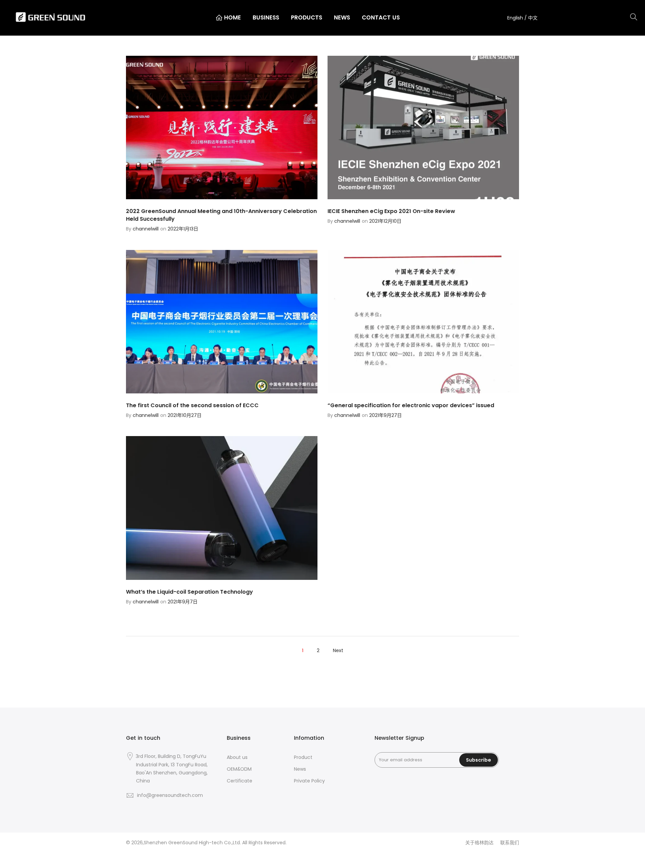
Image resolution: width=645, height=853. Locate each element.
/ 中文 (531, 17)
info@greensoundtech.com (170, 795)
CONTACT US (381, 17)
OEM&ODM (239, 769)
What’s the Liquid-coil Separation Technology (189, 592)
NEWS (342, 17)
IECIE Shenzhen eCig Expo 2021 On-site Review (391, 211)
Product (303, 757)
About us (237, 757)
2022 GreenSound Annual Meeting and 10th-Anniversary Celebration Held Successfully (221, 215)
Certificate (239, 780)
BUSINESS (266, 17)
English (515, 17)
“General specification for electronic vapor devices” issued (411, 405)
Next (338, 650)
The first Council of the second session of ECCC (192, 405)
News (300, 769)
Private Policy (309, 780)
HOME (232, 17)
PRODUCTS (306, 17)
